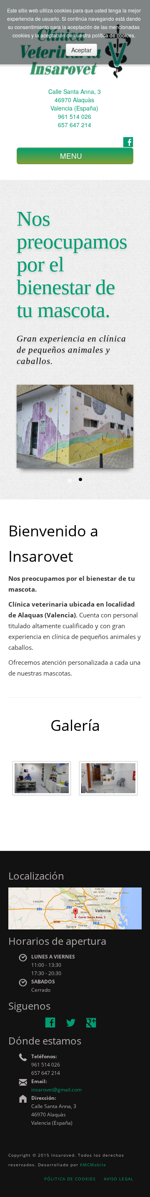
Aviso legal (118, 1179)
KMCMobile (93, 1165)
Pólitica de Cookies (69, 1179)
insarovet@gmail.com (56, 1089)
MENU (72, 155)
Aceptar (81, 50)
